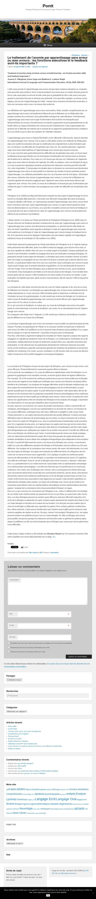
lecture (10, 803)
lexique (18, 804)
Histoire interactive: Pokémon (18, 741)
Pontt (48, 5)
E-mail (11, 625)
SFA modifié (12, 726)
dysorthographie (52, 794)
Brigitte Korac (60, 789)
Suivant (85, 55)
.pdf (8, 789)
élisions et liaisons (14, 748)
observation (36, 809)
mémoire (16, 809)
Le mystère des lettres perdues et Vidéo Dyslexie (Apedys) (38, 771)
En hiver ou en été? (14, 739)
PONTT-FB (11, 824)
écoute (37, 813)
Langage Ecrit (45, 799)
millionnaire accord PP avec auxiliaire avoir (22, 744)
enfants (71, 793)
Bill (29, 67)
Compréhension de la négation (18, 734)
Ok (48, 895)
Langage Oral (66, 799)
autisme (49, 789)
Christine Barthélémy (79, 789)
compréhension (14, 794)
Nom (11, 614)
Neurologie (26, 808)
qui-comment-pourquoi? (25, 763)
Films (20, 768)
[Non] (93, 893)
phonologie (54, 809)
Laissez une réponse (40, 67)
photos (61, 809)
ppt (76, 808)
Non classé (33, 552)
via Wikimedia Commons (67, 873)
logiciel (26, 804)
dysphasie (63, 794)
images (29, 799)
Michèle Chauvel (77, 804)
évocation (42, 813)
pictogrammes (68, 809)
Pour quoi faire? (13, 736)
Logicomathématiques (39, 804)
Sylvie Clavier (19, 812)
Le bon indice (12, 729)
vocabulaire (30, 813)
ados (13, 789)
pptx (82, 808)
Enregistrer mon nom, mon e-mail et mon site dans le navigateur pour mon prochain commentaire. (41, 643)
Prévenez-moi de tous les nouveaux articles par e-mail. (27, 652)
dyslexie (39, 793)
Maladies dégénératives (61, 804)
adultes (21, 789)
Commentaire (14, 580)
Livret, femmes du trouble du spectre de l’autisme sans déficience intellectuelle (35, 746)
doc (33, 794)
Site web (12, 637)
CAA (67, 789)
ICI (54, 537)
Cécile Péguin (27, 794)
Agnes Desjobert (33, 789)
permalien (54, 552)
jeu (33, 799)
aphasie (43, 789)
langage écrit (82, 799)
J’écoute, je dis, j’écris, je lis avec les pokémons (24, 731)
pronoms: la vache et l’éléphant (34, 773)
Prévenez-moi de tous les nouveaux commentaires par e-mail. (30, 647)
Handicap (22, 799)
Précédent (75, 55)
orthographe (45, 809)
